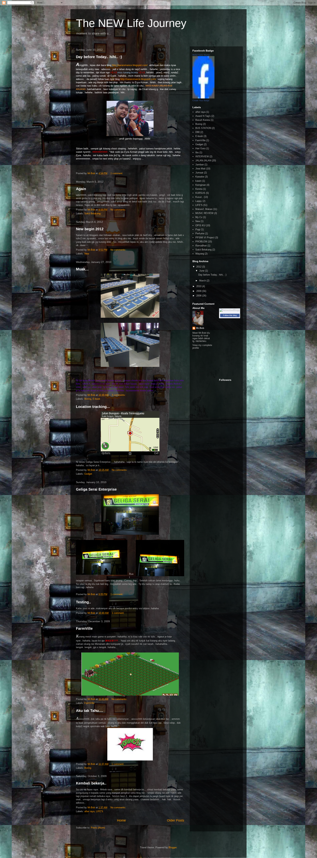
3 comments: (119, 395)
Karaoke (199, 176)
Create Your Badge (200, 100)
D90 (197, 132)
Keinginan (200, 185)
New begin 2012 (89, 229)
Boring (87, 398)
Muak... (82, 269)
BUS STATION (203, 128)
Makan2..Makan (203, 209)
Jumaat (199, 172)
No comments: (118, 209)
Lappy (198, 201)
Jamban (199, 164)
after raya (89, 811)
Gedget (88, 473)
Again (81, 189)
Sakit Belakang (92, 213)
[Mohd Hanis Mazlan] (203, 97)
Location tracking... (93, 407)
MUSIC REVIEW (204, 213)
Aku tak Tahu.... (89, 711)
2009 (199, 291)
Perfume (199, 233)
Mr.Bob (200, 328)
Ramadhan (201, 245)
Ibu (197, 152)
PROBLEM (201, 241)
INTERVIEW (202, 156)
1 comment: (117, 173)
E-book (96, 398)
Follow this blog (230, 315)
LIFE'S (99, 811)
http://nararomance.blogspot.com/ (130, 65)
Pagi (197, 229)
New (86, 253)
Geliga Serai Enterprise (96, 489)
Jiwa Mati (200, 168)
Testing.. (83, 602)
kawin (198, 180)
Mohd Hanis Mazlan (201, 55)
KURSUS (200, 193)
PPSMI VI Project (204, 237)
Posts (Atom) (98, 827)
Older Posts (175, 820)
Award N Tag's (203, 116)
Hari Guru (200, 148)
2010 (199, 286)
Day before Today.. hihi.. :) (99, 57)
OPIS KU (200, 225)
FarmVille (84, 628)
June (202, 270)
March (203, 280)
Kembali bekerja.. (91, 783)
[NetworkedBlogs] (230, 310)
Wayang (199, 253)
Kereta (198, 189)
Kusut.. (199, 197)
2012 (199, 266)
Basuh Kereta (202, 120)
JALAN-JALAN (203, 160)
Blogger (172, 847)
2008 (199, 295)
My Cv (198, 217)
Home (121, 820)
